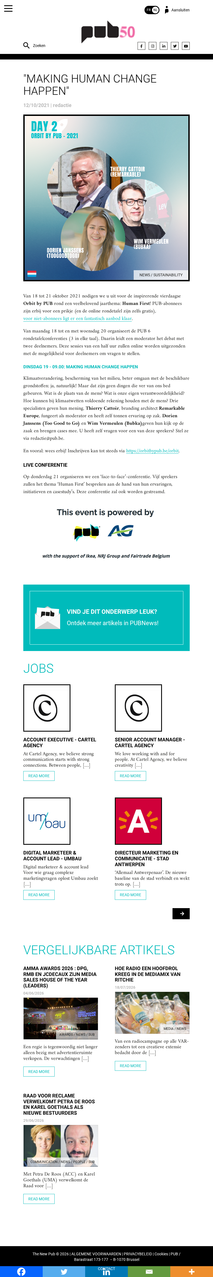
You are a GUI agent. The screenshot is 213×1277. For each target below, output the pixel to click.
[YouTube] (186, 46)
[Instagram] (152, 46)
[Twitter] (175, 46)
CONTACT (106, 1269)
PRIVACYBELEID (138, 1254)
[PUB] (108, 35)
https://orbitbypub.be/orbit (152, 451)
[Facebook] (141, 46)
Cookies (161, 1254)
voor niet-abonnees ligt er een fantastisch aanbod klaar (77, 319)
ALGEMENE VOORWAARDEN (96, 1254)
